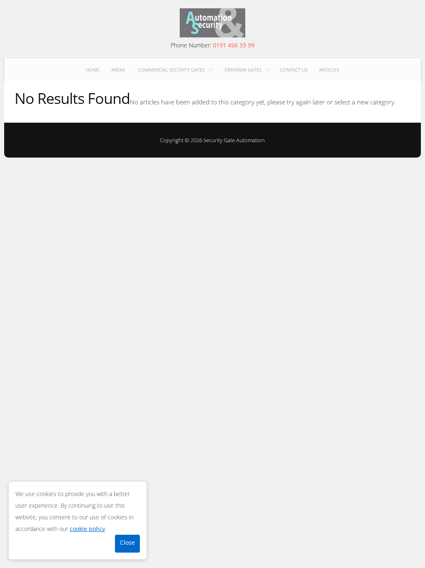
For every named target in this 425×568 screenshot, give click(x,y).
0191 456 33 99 (233, 45)
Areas (118, 70)
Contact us (294, 70)
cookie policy (87, 529)
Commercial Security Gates (171, 70)
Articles (329, 70)
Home (93, 70)
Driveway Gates (243, 70)
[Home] (212, 22)
